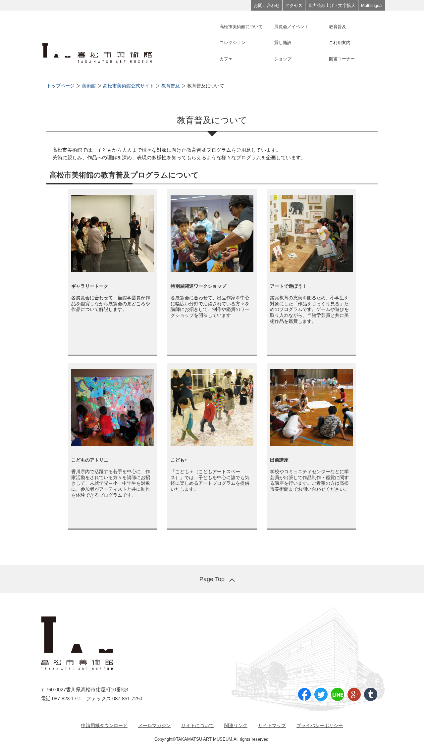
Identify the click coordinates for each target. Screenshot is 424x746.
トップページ (61, 85)
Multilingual (372, 5)
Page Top (212, 579)
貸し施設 (283, 42)
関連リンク (235, 725)
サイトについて (197, 725)
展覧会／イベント (291, 26)
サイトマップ (272, 725)
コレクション (232, 42)
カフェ (226, 58)
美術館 (89, 85)
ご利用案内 (339, 42)
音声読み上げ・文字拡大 (331, 5)
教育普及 (337, 26)
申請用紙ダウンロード (104, 725)
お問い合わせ (267, 5)
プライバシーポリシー (319, 725)
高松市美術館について (241, 26)
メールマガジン (154, 725)
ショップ (283, 58)
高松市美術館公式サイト (128, 85)
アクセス (293, 5)
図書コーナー (342, 58)
